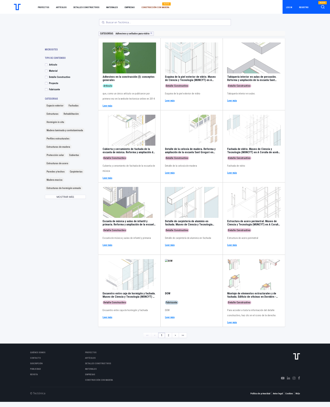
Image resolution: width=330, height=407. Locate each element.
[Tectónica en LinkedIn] (287, 378)
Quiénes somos (37, 352)
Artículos (61, 7)
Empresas (130, 7)
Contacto (35, 358)
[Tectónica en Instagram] (292, 378)
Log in (289, 7)
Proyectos (43, 7)
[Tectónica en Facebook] (297, 378)
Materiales (112, 7)
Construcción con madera (155, 7)
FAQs (297, 393)
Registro (304, 7)
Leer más (107, 105)
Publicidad (35, 369)
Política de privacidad (260, 393)
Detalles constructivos (86, 7)
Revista (34, 374)
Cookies (289, 393)
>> (183, 335)
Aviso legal (278, 393)
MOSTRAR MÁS (65, 196)
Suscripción (36, 363)
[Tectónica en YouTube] (281, 378)
